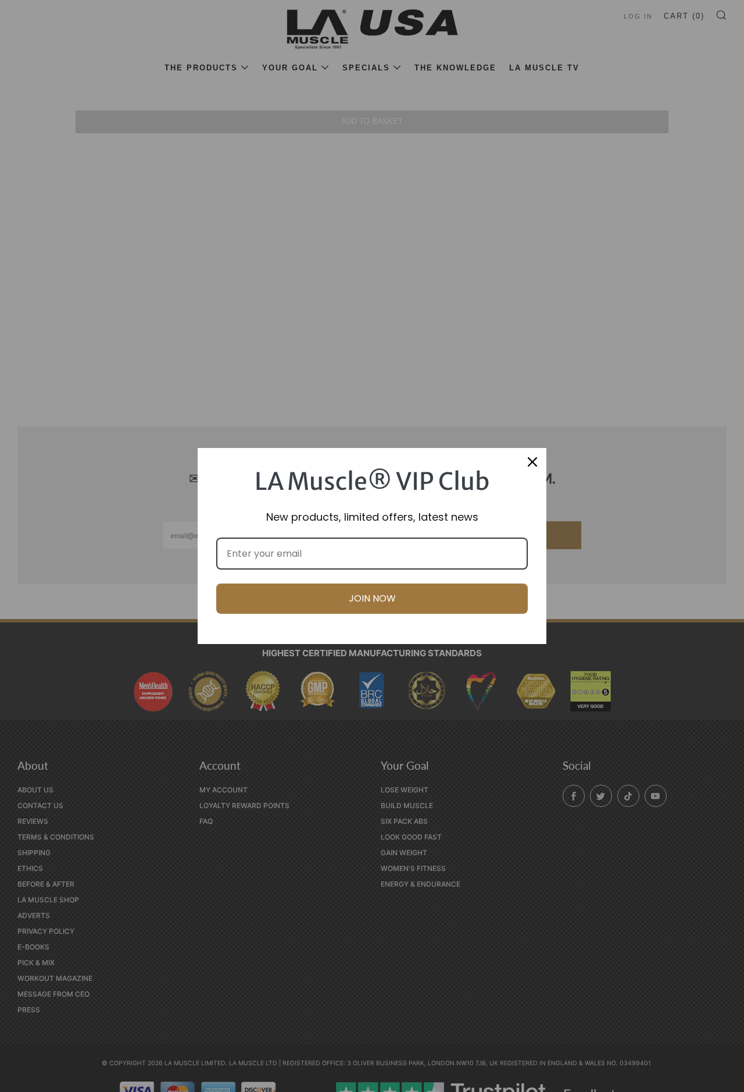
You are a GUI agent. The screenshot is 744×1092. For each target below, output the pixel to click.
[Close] (532, 462)
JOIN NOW (372, 598)
